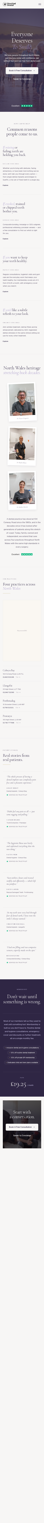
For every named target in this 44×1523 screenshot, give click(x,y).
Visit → (18, 677)
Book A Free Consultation (20, 70)
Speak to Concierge (22, 79)
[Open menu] (39, 4)
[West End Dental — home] (9, 4)
